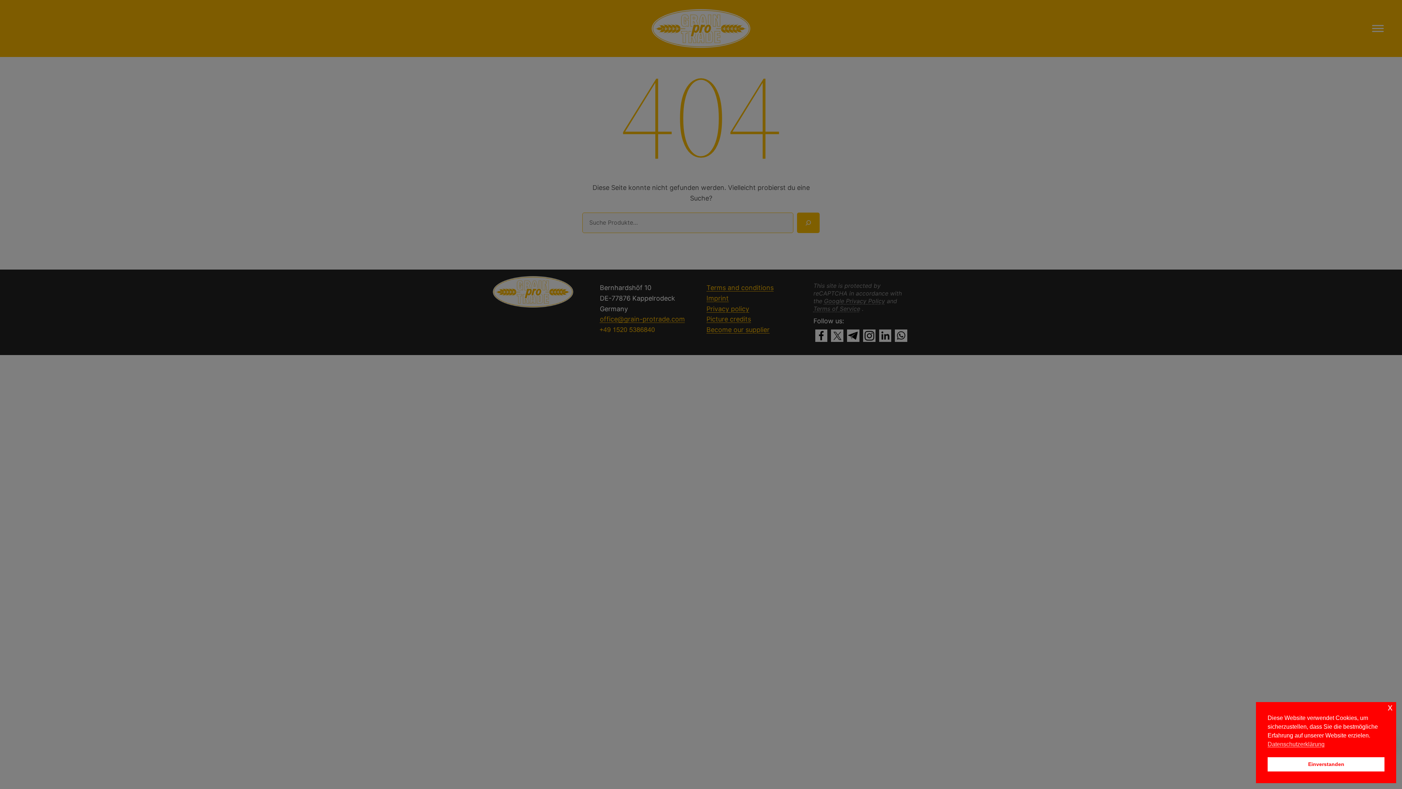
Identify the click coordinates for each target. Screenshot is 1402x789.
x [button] (1390, 707)
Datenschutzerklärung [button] (1296, 744)
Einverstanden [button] (1326, 764)
